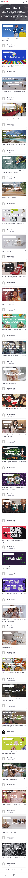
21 (18, 869)
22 (21, 869)
